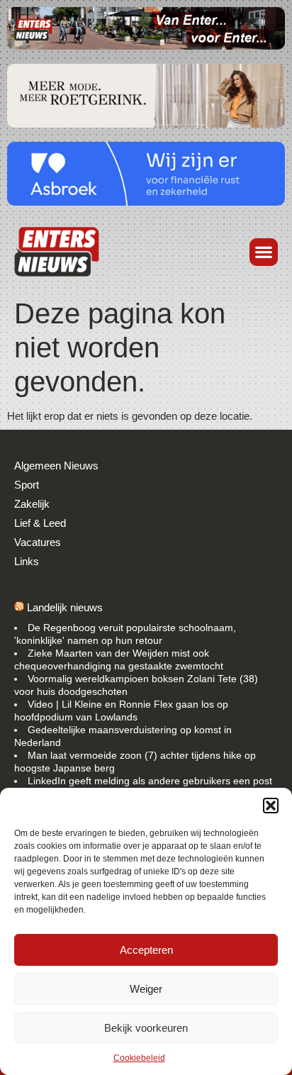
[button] (271, 805)
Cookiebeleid (139, 1058)
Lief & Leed (40, 523)
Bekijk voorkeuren (146, 1028)
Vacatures (37, 542)
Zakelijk (32, 504)
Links (26, 561)
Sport (26, 485)
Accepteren (146, 950)
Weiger (146, 989)
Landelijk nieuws (65, 607)
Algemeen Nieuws (56, 465)
